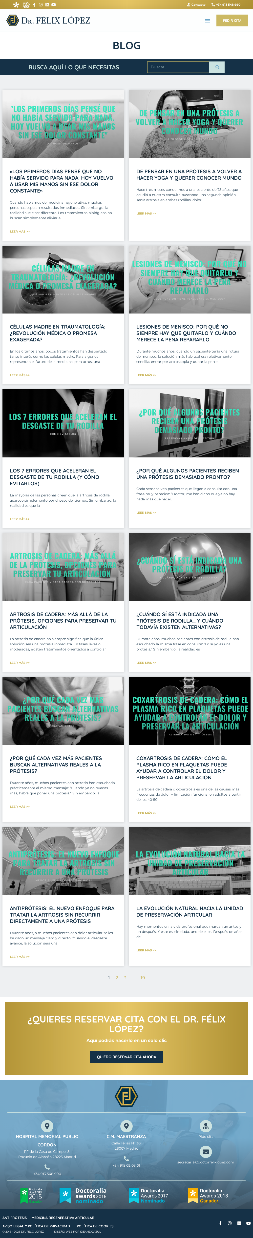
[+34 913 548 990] (47, 1167)
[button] (207, 21)
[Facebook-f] (34, 5)
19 (143, 978)
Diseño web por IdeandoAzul (77, 1231)
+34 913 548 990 (47, 1174)
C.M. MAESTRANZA (126, 1136)
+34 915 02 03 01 (126, 1165)
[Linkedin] (47, 5)
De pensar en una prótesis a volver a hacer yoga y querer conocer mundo (189, 174)
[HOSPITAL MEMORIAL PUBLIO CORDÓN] (47, 1126)
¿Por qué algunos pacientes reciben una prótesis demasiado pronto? (187, 473)
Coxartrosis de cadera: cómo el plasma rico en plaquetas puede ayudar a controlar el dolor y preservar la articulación (181, 768)
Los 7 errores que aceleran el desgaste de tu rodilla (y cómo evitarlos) (54, 477)
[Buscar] (217, 67)
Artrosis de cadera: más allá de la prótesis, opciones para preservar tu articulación (63, 620)
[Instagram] (41, 5)
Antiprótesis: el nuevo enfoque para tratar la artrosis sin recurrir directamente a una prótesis (62, 914)
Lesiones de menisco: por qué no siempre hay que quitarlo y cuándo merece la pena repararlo (186, 333)
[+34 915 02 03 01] (126, 1158)
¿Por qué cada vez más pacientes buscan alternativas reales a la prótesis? (56, 764)
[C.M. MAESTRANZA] (126, 1126)
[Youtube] (54, 5)
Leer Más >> (20, 231)
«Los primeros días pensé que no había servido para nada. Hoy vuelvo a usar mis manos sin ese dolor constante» (61, 181)
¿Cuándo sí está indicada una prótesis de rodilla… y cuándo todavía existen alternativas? (179, 620)
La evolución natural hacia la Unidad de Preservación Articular (189, 911)
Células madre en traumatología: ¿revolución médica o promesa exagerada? (57, 333)
